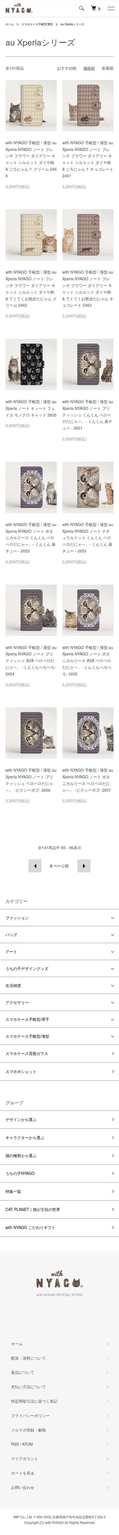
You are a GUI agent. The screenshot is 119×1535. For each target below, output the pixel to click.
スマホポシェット (21, 1071)
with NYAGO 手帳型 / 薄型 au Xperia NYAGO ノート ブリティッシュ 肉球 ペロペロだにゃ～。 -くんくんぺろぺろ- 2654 (31, 660)
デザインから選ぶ (21, 1119)
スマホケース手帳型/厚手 (27, 1019)
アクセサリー (17, 1002)
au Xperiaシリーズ (72, 24)
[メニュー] (110, 8)
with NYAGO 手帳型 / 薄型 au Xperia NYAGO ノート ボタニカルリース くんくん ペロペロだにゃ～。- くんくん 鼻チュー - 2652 (31, 538)
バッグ (11, 934)
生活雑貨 (13, 985)
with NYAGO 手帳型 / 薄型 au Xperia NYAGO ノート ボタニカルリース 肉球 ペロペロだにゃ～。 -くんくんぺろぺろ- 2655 (87, 660)
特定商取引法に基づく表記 (34, 1401)
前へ (35, 865)
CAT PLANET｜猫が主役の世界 (33, 1209)
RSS (15, 1444)
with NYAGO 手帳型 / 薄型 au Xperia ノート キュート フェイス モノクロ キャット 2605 (31, 408)
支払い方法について (28, 1386)
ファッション (17, 917)
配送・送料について (28, 1358)
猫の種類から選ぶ (21, 1155)
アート (11, 951)
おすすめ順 (66, 68)
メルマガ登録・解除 (28, 1430)
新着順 (107, 68)
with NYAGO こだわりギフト (30, 1227)
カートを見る (22, 1473)
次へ (83, 865)
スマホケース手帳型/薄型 (37, 24)
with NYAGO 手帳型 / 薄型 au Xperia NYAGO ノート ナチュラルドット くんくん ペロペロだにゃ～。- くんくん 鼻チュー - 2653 (87, 538)
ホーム (10, 24)
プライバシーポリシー (30, 1415)
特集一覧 (13, 1191)
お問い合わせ (22, 1487)
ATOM (27, 1444)
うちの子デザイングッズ (27, 968)
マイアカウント (24, 1458)
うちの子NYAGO (20, 1173)
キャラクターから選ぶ (25, 1137)
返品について (22, 1372)
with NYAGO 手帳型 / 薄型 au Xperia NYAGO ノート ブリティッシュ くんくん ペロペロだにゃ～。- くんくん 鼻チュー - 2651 (87, 415)
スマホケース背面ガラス (27, 1053)
